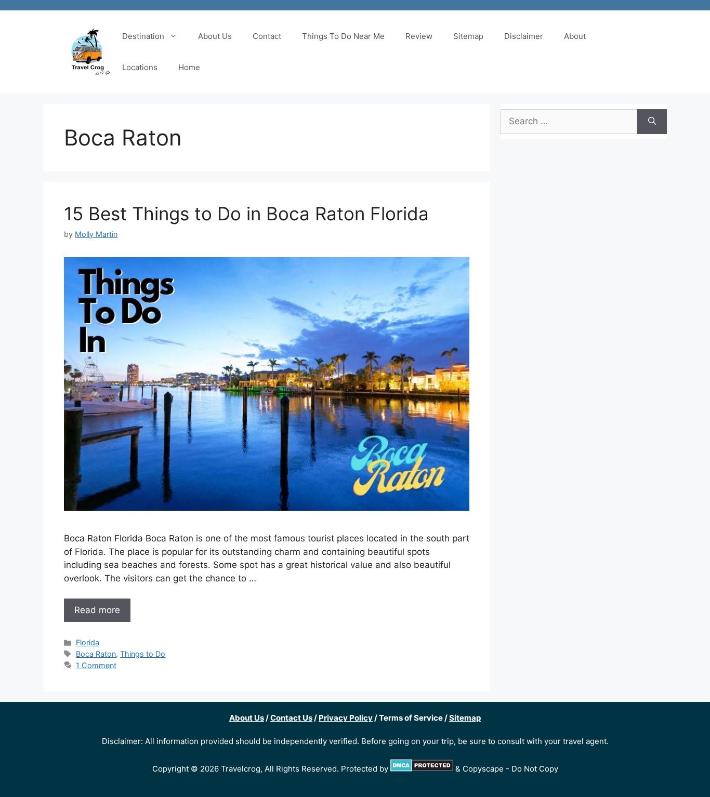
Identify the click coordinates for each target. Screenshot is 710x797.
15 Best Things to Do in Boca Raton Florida (246, 213)
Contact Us (291, 718)
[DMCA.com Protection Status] (421, 769)
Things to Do (142, 653)
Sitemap (468, 36)
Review (418, 36)
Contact (267, 36)
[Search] (652, 121)
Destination (143, 36)
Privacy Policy (346, 718)
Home (189, 67)
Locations (139, 67)
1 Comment (96, 665)
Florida (87, 642)
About (575, 36)
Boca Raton (96, 653)
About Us (215, 36)
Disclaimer (523, 36)
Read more (97, 610)
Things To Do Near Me (343, 36)
